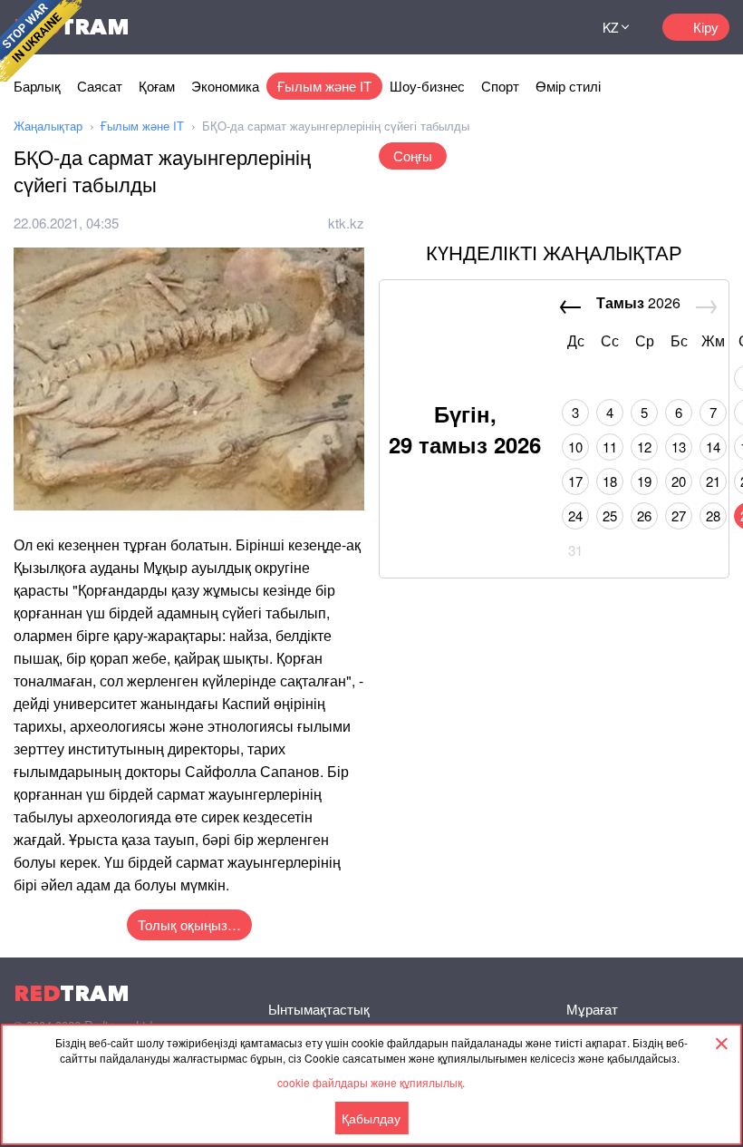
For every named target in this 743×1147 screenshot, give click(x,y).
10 (575, 446)
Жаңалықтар (48, 125)
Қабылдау (371, 1118)
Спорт (500, 85)
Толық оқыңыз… (189, 924)
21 (713, 481)
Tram (72, 993)
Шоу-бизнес (427, 85)
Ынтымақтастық (319, 1008)
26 (644, 515)
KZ (611, 27)
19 (644, 481)
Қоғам (157, 85)
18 (610, 481)
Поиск (549, 27)
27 (678, 515)
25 (610, 515)
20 (678, 481)
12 (644, 446)
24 (575, 515)
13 (678, 446)
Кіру (706, 26)
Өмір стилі (568, 85)
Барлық (37, 85)
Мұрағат (592, 1008)
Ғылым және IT (324, 85)
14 (713, 446)
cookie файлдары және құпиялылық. (371, 1082)
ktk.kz (346, 222)
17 (575, 481)
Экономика (225, 85)
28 (713, 515)
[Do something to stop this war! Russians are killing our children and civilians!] (41, 41)
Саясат (99, 85)
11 (610, 446)
